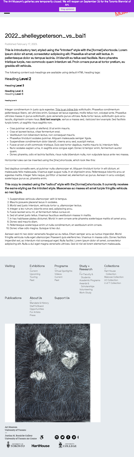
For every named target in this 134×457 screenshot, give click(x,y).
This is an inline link (66, 109)
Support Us (62, 298)
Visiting (10, 266)
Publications (13, 298)
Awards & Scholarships (86, 285)
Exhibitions (37, 266)
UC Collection (111, 280)
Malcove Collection (114, 277)
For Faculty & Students (86, 276)
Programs (61, 266)
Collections (111, 266)
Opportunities (37, 309)
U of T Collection (112, 283)
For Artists (35, 312)
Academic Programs (89, 280)
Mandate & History (39, 303)
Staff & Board (36, 306)
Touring (34, 277)
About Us (36, 298)
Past (32, 280)
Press (32, 315)
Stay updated (67, 9)
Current (34, 271)
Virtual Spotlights (63, 271)
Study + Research (85, 268)
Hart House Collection (110, 272)
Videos (58, 274)
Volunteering (86, 289)
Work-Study (85, 293)
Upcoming (35, 274)
